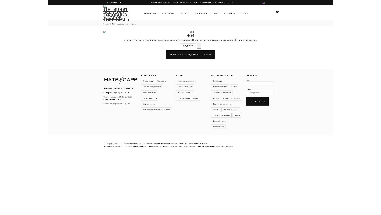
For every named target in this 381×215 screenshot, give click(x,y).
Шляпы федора (219, 121)
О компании (148, 81)
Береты (216, 109)
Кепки (234, 87)
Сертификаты (149, 104)
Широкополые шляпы (222, 104)
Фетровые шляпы (230, 109)
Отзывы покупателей (152, 87)
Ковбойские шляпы (231, 98)
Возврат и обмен (185, 92)
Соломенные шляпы (221, 115)
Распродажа (218, 127)
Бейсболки (217, 81)
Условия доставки (186, 81)
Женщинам (168, 13)
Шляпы (216, 98)
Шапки (237, 115)
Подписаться (257, 101)
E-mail (248, 89)
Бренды (184, 13)
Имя (247, 80)
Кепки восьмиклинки (222, 92)
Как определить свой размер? (156, 109)
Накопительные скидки (188, 98)
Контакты (161, 81)
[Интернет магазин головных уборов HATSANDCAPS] (116, 12)
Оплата (245, 13)
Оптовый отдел (150, 98)
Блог (215, 13)
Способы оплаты (185, 87)
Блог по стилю (149, 92)
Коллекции (201, 13)
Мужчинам (150, 13)
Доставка (229, 13)
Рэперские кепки (220, 87)
